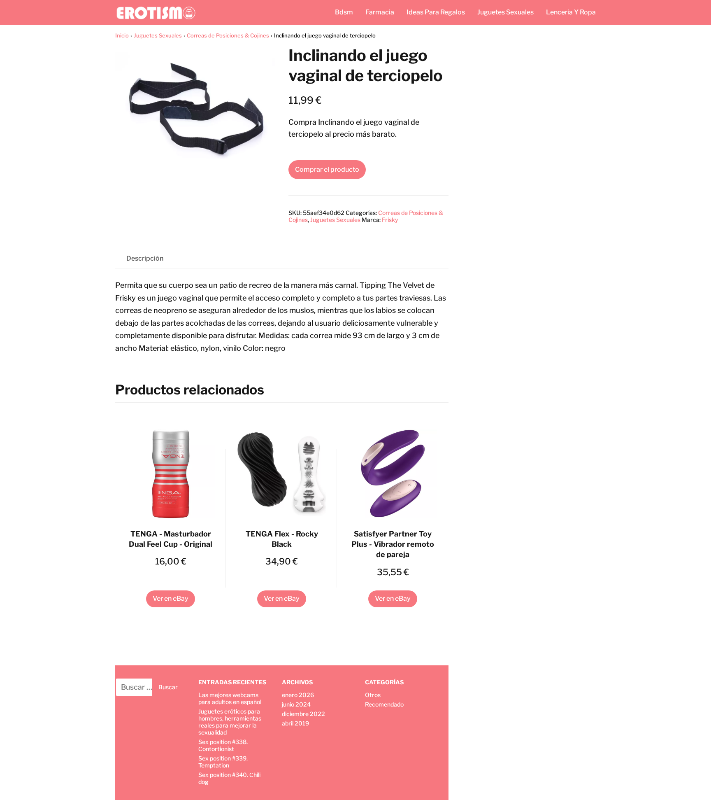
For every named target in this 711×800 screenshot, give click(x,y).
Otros (373, 694)
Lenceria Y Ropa (571, 12)
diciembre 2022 (303, 713)
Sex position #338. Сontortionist (223, 745)
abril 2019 (295, 723)
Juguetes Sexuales (505, 12)
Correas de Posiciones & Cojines (228, 35)
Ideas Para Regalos (436, 12)
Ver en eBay (170, 598)
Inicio (122, 35)
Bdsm (344, 12)
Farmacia (379, 12)
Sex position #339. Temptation (223, 762)
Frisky (390, 219)
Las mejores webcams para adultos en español (229, 698)
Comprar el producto (327, 169)
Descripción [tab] (144, 258)
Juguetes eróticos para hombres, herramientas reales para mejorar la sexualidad (229, 722)
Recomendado (384, 704)
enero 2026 (298, 694)
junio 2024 (296, 704)
